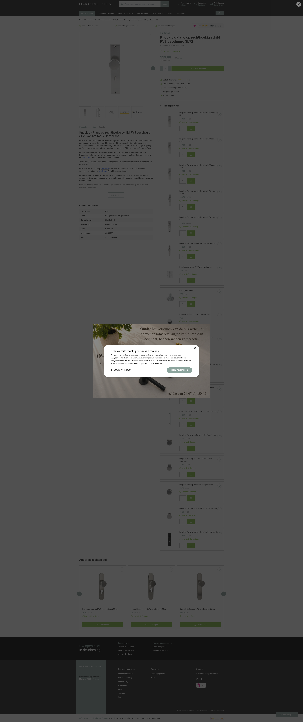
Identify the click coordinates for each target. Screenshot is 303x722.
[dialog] (151, 361)
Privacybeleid (168, 363)
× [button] (195, 348)
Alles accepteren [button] (179, 370)
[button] (121, 370)
